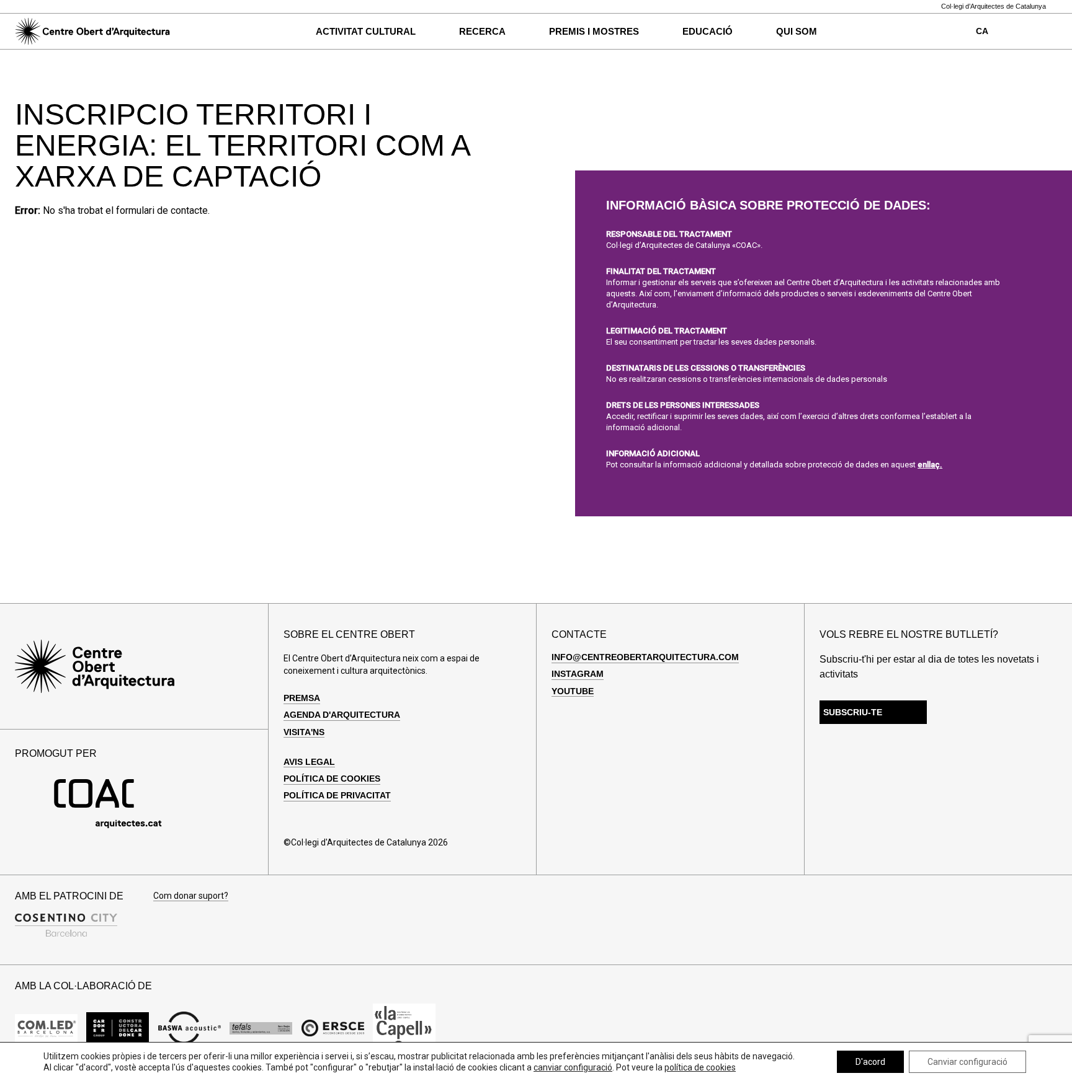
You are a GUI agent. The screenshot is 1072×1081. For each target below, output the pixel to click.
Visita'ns (304, 732)
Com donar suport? (190, 896)
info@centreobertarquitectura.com (645, 657)
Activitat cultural (366, 31)
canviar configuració (573, 1067)
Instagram (578, 674)
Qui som (796, 31)
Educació (707, 31)
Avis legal (309, 762)
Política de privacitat (337, 795)
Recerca (482, 31)
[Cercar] (200, 32)
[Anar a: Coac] (108, 825)
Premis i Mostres (594, 31)
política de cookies (700, 1067)
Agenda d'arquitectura (342, 715)
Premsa (302, 698)
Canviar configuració (967, 1062)
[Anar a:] (46, 1028)
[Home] (92, 32)
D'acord (870, 1062)
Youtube (573, 691)
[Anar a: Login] (1025, 31)
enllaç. (930, 464)
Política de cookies (332, 778)
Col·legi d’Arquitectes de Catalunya (993, 6)
